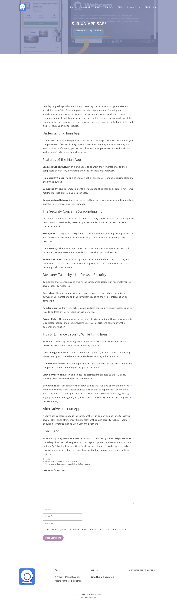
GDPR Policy (150, 7)
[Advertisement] (88, 86)
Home (73, 7)
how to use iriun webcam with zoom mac (61, 461)
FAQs (120, 7)
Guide (47, 459)
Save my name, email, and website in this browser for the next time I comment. (86, 529)
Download (85, 7)
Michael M (97, 30)
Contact (109, 7)
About (98, 7)
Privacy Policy (133, 7)
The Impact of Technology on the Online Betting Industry (67, 464)
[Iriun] (22, 7)
